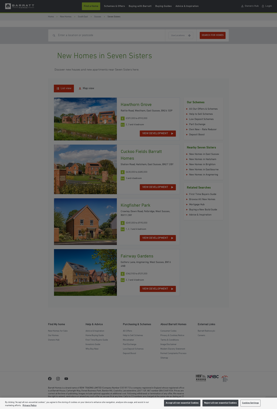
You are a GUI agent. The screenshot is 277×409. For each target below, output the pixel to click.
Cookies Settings (250, 403)
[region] (138, 403)
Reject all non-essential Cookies (220, 403)
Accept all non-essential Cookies (182, 403)
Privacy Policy (30, 406)
